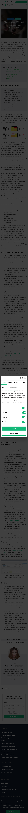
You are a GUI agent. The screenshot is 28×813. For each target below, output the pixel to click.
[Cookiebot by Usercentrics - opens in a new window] (20, 378)
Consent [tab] (4, 382)
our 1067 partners (11, 390)
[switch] (24, 412)
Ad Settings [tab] (17, 382)
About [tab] (24, 382)
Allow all (14, 428)
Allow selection (14, 433)
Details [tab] (10, 382)
